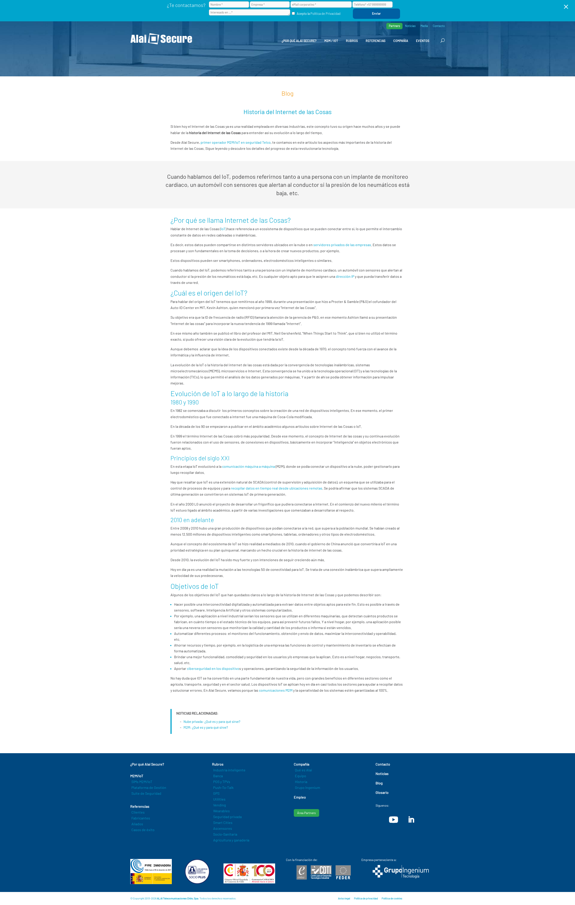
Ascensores (222, 828)
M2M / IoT (331, 41)
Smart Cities (222, 822)
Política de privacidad (366, 898)
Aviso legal (344, 898)
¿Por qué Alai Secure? (299, 41)
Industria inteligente (229, 770)
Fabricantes (140, 818)
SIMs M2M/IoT (141, 781)
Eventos (422, 41)
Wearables (221, 811)
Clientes (138, 812)
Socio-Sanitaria (225, 834)
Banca (218, 776)
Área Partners (306, 813)
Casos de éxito (143, 830)
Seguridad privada (227, 816)
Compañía (400, 41)
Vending (219, 805)
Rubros (352, 41)
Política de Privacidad (325, 13)
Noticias (410, 26)
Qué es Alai (303, 770)
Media (424, 26)
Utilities (219, 799)
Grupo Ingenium (307, 787)
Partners (394, 26)
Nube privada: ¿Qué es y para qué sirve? (212, 722)
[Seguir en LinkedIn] (411, 819)
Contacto (439, 26)
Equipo (300, 776)
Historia (301, 781)
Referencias (375, 41)
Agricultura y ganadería (231, 840)
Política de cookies (392, 898)
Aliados (137, 824)
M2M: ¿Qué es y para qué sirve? (206, 727)
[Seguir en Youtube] (393, 820)
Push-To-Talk (223, 787)
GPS (216, 793)
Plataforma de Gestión (148, 787)
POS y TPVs (221, 781)
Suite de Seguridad (146, 793)
